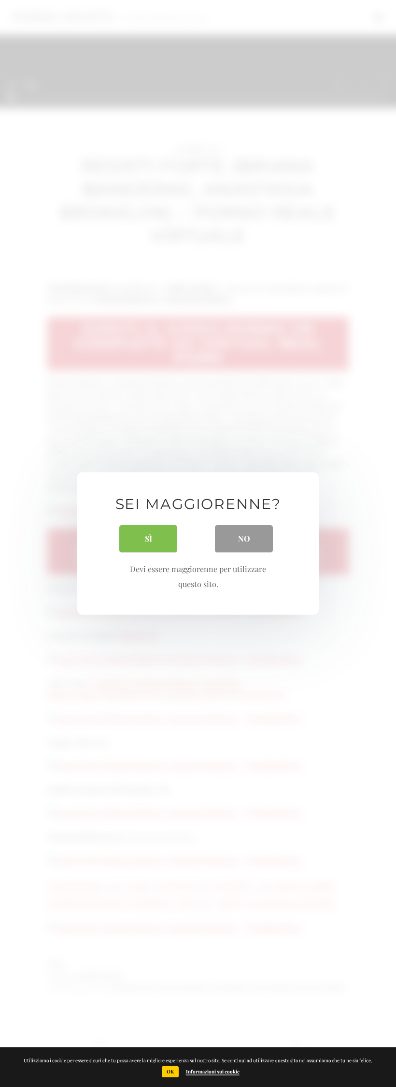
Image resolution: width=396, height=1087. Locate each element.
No (244, 538)
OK (170, 1071)
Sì (148, 538)
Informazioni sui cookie (213, 1071)
